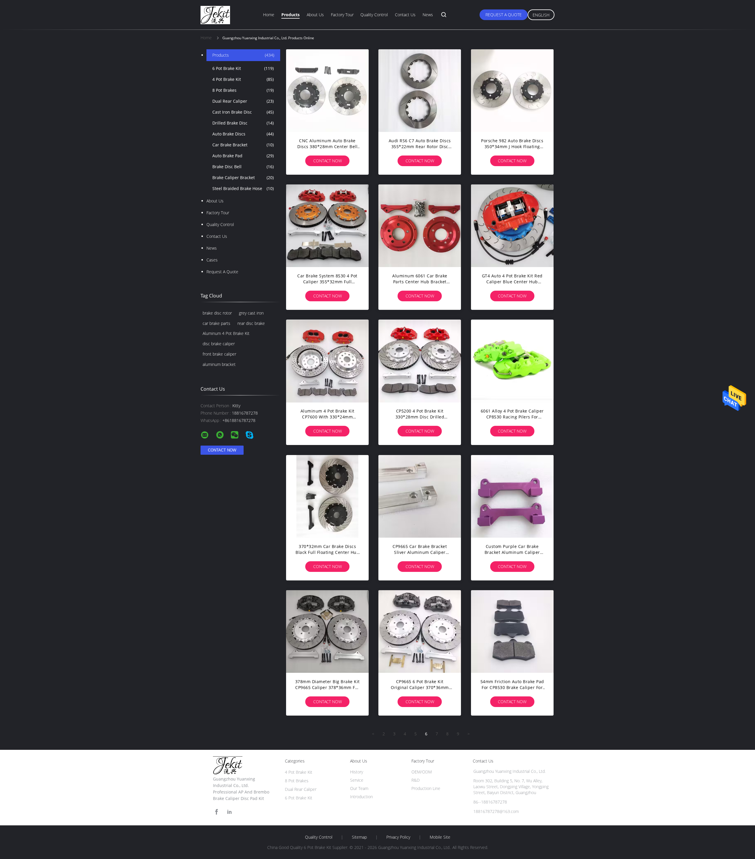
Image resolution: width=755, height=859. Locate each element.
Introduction (361, 796)
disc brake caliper (219, 343)
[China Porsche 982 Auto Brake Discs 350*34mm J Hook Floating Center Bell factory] (512, 90)
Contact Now (327, 160)
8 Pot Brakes (243, 90)
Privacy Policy (398, 837)
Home (268, 14)
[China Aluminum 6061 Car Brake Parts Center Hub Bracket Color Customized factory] (419, 225)
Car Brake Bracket (243, 145)
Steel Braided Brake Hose (243, 188)
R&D (415, 780)
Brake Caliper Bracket (243, 177)
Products (290, 14)
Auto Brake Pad (243, 155)
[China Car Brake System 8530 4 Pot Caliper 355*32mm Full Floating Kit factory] (327, 225)
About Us (315, 14)
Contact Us (405, 14)
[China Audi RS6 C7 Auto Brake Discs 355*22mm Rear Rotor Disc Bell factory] (419, 90)
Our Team (359, 788)
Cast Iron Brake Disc (243, 112)
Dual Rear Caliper (243, 101)
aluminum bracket (219, 364)
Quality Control (374, 14)
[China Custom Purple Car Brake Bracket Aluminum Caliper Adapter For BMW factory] (512, 496)
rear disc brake (251, 323)
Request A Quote (503, 14)
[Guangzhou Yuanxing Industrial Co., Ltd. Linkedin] (229, 812)
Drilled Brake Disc (243, 123)
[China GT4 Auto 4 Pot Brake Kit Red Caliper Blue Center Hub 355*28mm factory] (512, 225)
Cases (212, 260)
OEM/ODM (421, 772)
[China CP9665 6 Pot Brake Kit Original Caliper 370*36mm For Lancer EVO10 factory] (419, 631)
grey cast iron (251, 313)
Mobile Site (440, 837)
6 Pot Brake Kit (243, 68)
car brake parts (216, 323)
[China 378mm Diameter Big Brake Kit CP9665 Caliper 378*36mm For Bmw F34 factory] (327, 631)
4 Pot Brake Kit (243, 79)
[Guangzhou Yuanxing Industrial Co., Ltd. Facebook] (216, 812)
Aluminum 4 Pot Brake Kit (226, 333)
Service (356, 780)
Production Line (425, 788)
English (541, 15)
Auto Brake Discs (243, 134)
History (356, 772)
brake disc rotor (217, 313)
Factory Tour (342, 14)
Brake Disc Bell (243, 166)
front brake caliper (219, 354)
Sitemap (359, 837)
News (428, 14)
